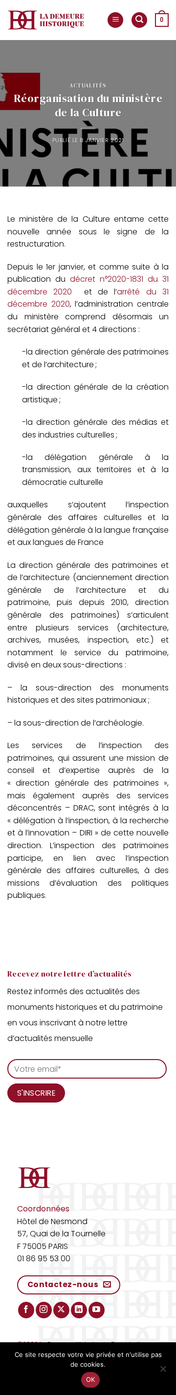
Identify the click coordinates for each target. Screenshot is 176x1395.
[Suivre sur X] (61, 1310)
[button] (115, 20)
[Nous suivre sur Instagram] (44, 1310)
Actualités (88, 85)
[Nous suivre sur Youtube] (96, 1310)
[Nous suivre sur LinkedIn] (79, 1310)
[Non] (163, 1371)
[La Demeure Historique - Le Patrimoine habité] (45, 20)
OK (90, 1379)
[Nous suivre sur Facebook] (26, 1310)
